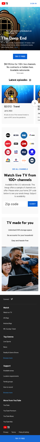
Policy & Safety (24, 432)
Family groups (8, 382)
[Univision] (32, 152)
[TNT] (32, 160)
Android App (7, 323)
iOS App (6, 318)
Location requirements (11, 376)
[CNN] (24, 144)
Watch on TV (7, 312)
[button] (34, 103)
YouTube (6, 405)
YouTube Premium (9, 411)
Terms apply (20, 73)
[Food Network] (8, 152)
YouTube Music (8, 416)
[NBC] (32, 135)
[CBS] (16, 135)
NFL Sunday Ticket (9, 329)
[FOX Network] (24, 135)
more (16, 47)
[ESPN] (8, 144)
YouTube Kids (8, 422)
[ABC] (8, 135)
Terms (13, 432)
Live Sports (7, 341)
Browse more (7, 358)
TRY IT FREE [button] (20, 56)
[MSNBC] (8, 160)
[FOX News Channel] (16, 152)
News (5, 347)
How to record (8, 387)
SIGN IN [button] (33, 3)
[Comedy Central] (32, 144)
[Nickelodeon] (24, 160)
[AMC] (16, 144)
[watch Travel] (18, 94)
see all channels (20, 169)
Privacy (5, 432)
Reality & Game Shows (11, 352)
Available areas (8, 371)
